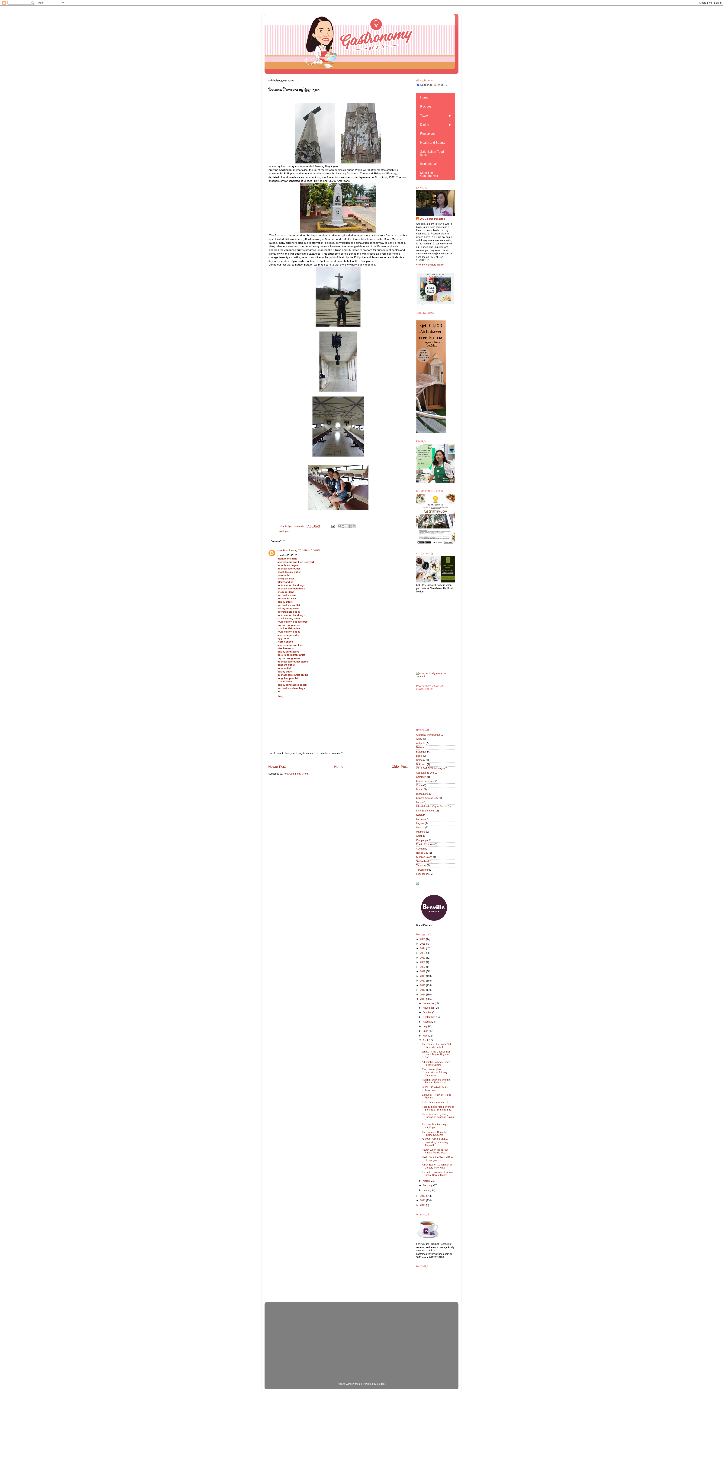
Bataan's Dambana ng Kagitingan (434, 1126)
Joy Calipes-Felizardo (432, 219)
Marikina (420, 831)
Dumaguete (422, 794)
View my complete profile (430, 264)
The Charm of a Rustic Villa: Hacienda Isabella (437, 1045)
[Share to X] (347, 526)
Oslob (419, 836)
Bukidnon (421, 764)
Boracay (420, 760)
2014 (423, 994)
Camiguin (421, 777)
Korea (419, 815)
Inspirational (428, 163)
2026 (423, 939)
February (428, 1185)
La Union (421, 819)
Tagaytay (421, 865)
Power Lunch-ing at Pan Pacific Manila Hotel (435, 1151)
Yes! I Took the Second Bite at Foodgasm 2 (437, 1159)
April (426, 1040)
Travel (424, 115)
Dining (424, 124)
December (429, 1003)
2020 (423, 967)
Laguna (420, 823)
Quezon (420, 848)
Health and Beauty (432, 142)
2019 (423, 971)
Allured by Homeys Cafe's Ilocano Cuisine (436, 1063)
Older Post (400, 767)
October (427, 1012)
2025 (423, 944)
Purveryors (427, 133)
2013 (423, 999)
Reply (281, 696)
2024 (423, 948)
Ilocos (419, 802)
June (426, 1031)
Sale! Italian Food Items (432, 153)
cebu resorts (423, 874)
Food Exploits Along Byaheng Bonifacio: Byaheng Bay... (438, 1108)
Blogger (381, 1384)
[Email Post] (332, 526)
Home (338, 767)
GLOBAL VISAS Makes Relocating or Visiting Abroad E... (435, 1142)
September (429, 1017)
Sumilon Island (424, 857)
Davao (419, 789)
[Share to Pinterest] (354, 526)
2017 (423, 980)
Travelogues (284, 531)
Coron (419, 785)
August (427, 1021)
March (426, 1181)
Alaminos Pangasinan (428, 734)
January (427, 1190)
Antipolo (420, 743)
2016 (423, 985)
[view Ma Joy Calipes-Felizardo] (435, 676)
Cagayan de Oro (425, 773)
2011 (423, 1200)
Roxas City (422, 853)
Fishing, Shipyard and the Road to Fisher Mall (436, 1081)
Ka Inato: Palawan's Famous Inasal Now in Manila (437, 1173)
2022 (423, 957)
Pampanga (422, 840)
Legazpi (420, 827)
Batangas (421, 751)
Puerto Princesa (425, 844)
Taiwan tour (422, 870)
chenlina (283, 550)
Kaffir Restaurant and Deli (436, 1102)
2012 (423, 1196)
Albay (419, 739)
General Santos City (427, 798)
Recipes (425, 106)
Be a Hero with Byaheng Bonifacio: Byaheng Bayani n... (438, 1117)
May (425, 1035)
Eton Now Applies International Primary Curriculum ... (434, 1072)
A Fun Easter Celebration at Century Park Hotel (437, 1166)
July (425, 1026)
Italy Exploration (425, 810)
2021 (423, 962)
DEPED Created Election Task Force (435, 1088)
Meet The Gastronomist (429, 174)
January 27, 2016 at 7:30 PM (304, 550)
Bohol (419, 756)
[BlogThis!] (343, 526)
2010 (423, 1205)
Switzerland (422, 861)
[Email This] (339, 526)
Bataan (420, 747)
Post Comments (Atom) (296, 773)
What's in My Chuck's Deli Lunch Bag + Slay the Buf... (436, 1054)
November (429, 1008)
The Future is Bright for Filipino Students (434, 1133)
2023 (423, 953)
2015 (423, 990)
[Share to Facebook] (350, 526)
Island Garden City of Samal (431, 806)
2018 (423, 976)
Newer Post (277, 767)
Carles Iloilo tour (425, 781)
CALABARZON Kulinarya (430, 768)
